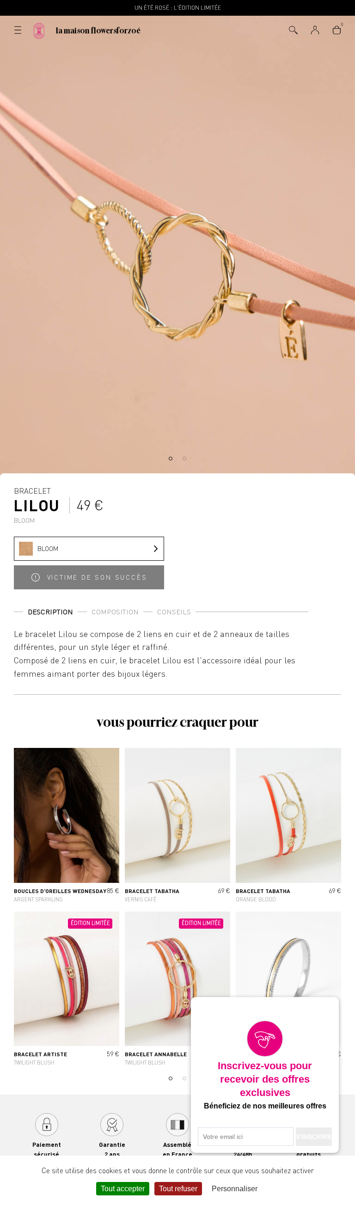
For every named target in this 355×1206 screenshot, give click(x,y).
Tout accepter (123, 1189)
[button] (171, 458)
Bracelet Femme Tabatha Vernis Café (177, 827)
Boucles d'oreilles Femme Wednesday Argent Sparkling (66, 827)
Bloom (47, 548)
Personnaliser (234, 1189)
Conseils (174, 611)
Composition (115, 611)
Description (50, 611)
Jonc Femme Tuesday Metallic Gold (288, 991)
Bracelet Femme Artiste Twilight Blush (66, 991)
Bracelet (37, 504)
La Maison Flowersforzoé (98, 30)
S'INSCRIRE (314, 1136)
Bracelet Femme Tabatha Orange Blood (288, 827)
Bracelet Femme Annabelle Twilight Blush (177, 991)
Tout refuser (178, 1189)
